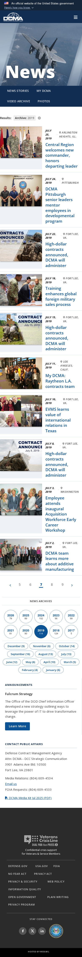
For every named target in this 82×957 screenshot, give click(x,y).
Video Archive (18, 101)
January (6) (53, 670)
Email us (11, 784)
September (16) (20, 654)
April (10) (49, 662)
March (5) (70, 662)
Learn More (17, 726)
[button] (19, 7)
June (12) (11, 662)
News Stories (18, 91)
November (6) (41, 646)
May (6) (30, 662)
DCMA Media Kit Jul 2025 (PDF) (30, 798)
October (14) (67, 646)
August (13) (45, 654)
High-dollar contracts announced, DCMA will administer (56, 254)
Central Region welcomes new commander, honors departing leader (61, 155)
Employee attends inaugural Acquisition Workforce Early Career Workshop (60, 514)
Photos (44, 101)
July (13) (66, 654)
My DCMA (44, 91)
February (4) (30, 670)
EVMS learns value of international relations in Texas (58, 420)
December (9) (16, 646)
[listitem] (22, 931)
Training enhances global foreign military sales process (61, 296)
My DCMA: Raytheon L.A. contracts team (60, 381)
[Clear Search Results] (41, 117)
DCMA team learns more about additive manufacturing (59, 561)
